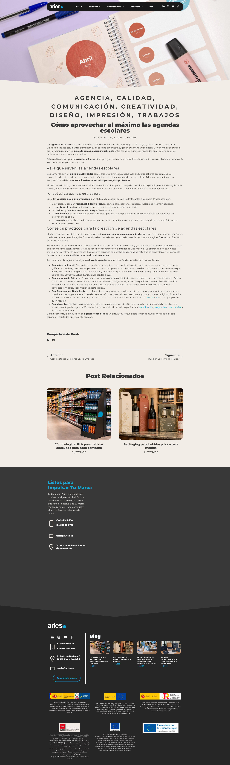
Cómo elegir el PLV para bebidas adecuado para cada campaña (79, 446)
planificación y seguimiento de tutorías (159, 307)
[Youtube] (173, 6)
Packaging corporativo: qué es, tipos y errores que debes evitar (169, 660)
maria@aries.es (64, 536)
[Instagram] (168, 6)
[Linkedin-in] (163, 6)
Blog (151, 6)
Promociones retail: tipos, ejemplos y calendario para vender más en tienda (146, 660)
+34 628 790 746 (64, 525)
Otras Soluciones (114, 6)
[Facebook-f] (177, 6)
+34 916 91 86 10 (64, 520)
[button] (48, 340)
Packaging (93, 6)
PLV (78, 6)
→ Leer (93, 666)
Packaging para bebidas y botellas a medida (151, 446)
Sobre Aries (135, 6)
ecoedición (152, 297)
